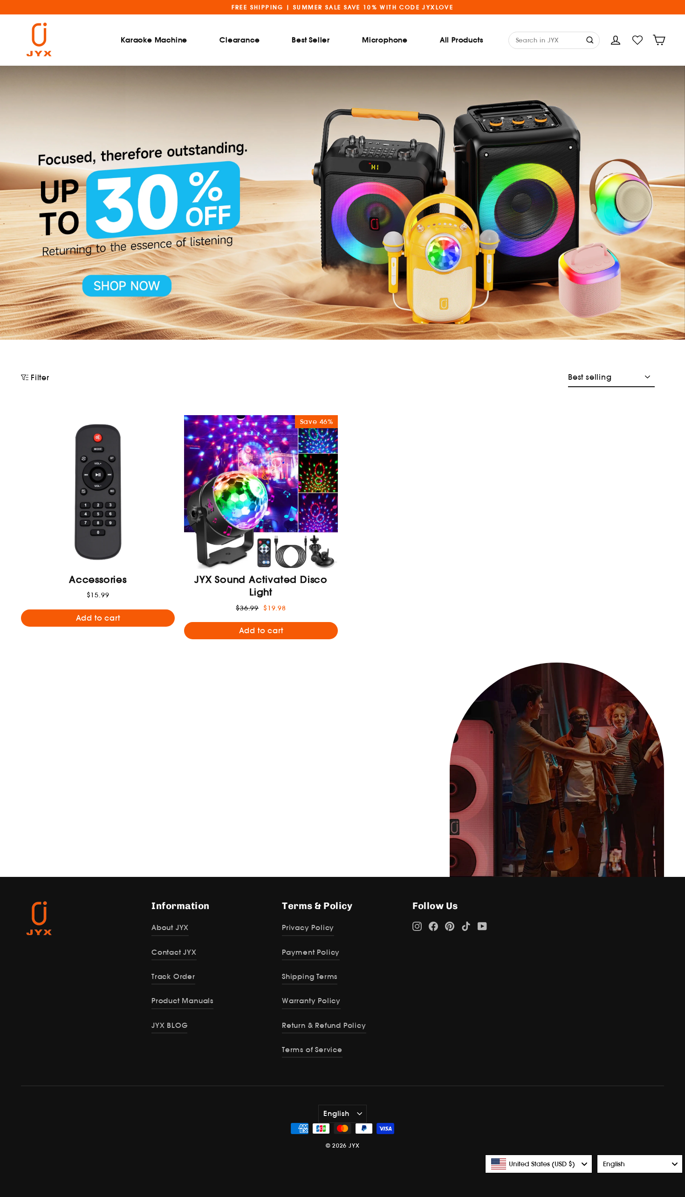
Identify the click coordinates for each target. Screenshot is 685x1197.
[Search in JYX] (590, 40)
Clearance (239, 39)
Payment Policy (311, 952)
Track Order (173, 976)
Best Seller (311, 39)
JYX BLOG (169, 1025)
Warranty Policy (311, 1000)
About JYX (170, 927)
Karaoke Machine (154, 39)
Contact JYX (174, 952)
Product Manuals (182, 1000)
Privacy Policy (308, 927)
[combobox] (538, 1164)
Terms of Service (312, 1049)
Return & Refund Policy (324, 1025)
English (336, 1113)
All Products (461, 39)
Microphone (385, 39)
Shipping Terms (309, 976)
